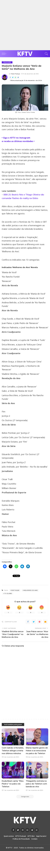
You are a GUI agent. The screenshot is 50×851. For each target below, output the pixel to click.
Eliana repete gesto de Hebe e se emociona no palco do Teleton (37, 751)
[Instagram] (23, 830)
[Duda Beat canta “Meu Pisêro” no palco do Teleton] (13, 770)
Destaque (15, 590)
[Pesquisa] (45, 53)
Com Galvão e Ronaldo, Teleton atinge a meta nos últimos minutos (13, 751)
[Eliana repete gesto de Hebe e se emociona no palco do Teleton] (37, 736)
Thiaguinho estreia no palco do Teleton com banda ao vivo (36, 784)
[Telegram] (18, 77)
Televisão (7, 62)
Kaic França (15, 74)
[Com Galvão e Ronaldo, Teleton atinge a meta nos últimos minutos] (13, 736)
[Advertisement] (25, 25)
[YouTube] (27, 830)
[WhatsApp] (15, 77)
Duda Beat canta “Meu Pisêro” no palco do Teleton (12, 784)
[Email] (45, 621)
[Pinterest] (39, 621)
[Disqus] (25, 680)
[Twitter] (13, 77)
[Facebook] (10, 77)
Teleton (7, 743)
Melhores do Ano (31, 590)
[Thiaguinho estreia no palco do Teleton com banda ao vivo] (37, 770)
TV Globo (8, 593)
